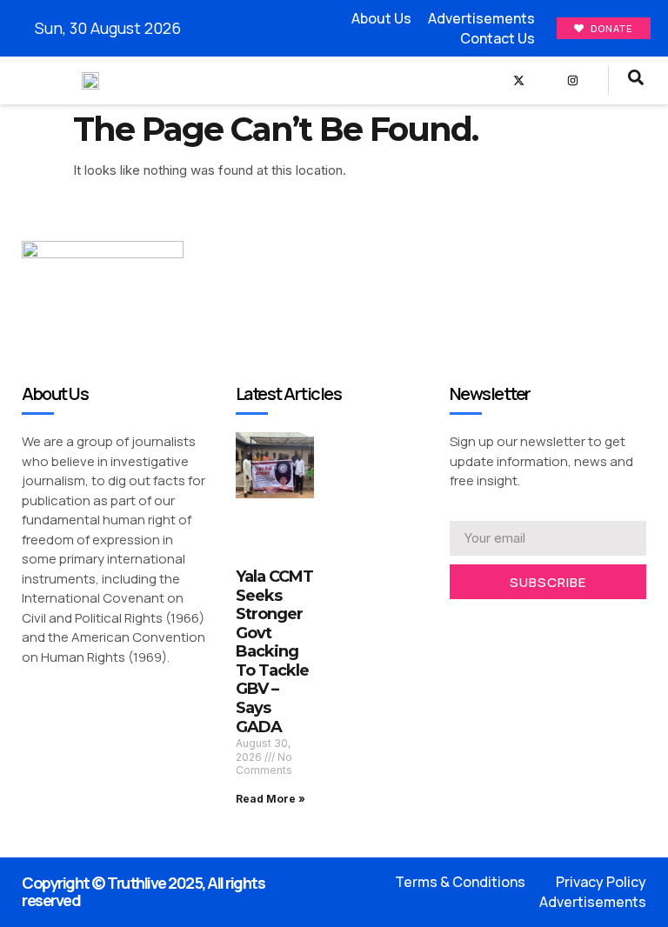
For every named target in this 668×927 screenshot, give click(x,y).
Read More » (270, 798)
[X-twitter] (518, 80)
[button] (473, 80)
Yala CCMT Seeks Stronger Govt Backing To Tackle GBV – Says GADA (274, 652)
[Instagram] (572, 80)
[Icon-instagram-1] (509, 622)
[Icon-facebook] (492, 80)
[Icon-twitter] (482, 622)
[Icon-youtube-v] (545, 80)
